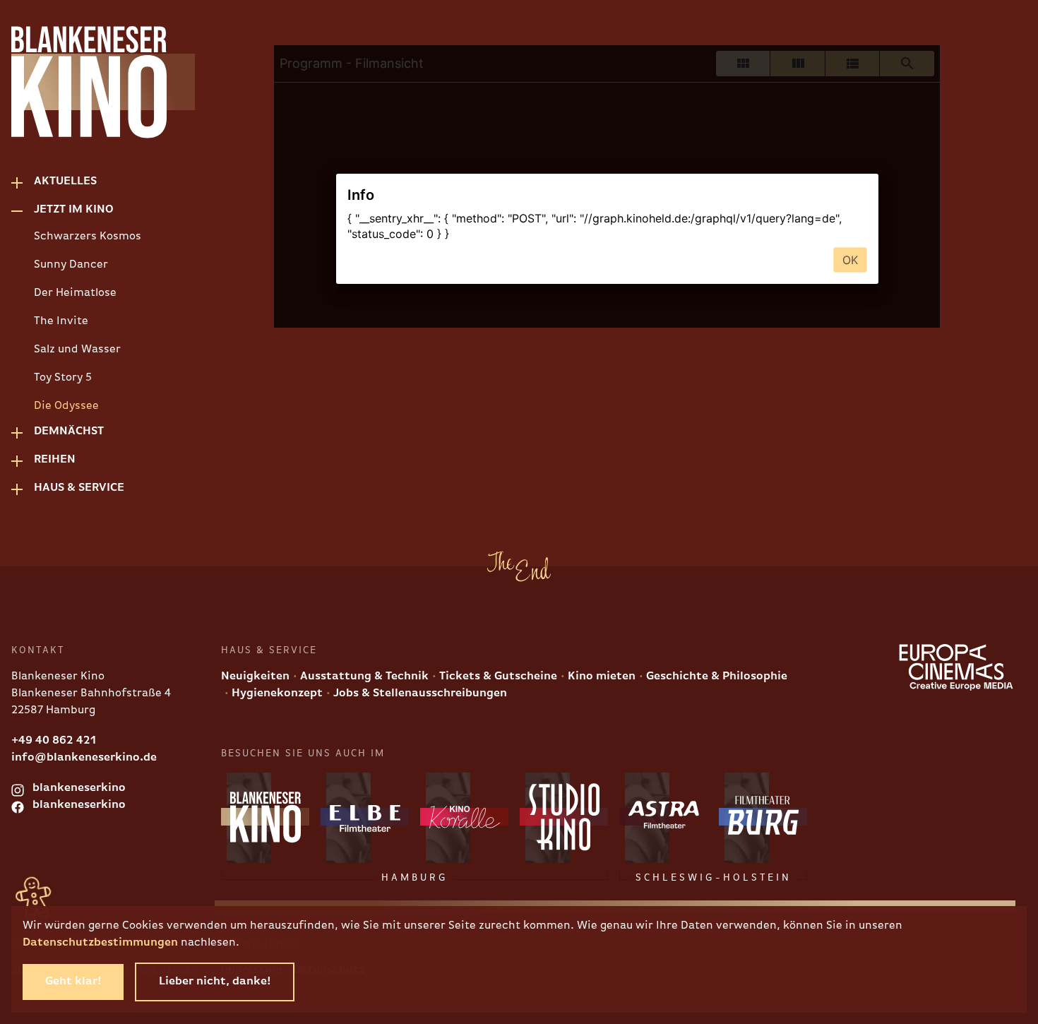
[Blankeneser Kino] (82, 82)
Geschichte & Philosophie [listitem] (715, 676)
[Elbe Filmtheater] (365, 817)
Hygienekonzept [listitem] (276, 693)
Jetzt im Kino (74, 209)
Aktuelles (65, 181)
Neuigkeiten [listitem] (255, 676)
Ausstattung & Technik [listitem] (363, 676)
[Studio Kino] (564, 817)
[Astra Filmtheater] (663, 817)
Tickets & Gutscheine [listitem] (496, 676)
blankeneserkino (78, 788)
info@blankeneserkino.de (84, 757)
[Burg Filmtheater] (763, 817)
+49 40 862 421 (53, 740)
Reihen (55, 459)
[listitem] (93, 236)
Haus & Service (79, 488)
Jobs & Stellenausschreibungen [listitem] (418, 693)
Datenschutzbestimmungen (100, 942)
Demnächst (69, 431)
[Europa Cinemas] (956, 667)
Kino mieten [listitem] (600, 676)
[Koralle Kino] (464, 817)
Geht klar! (73, 981)
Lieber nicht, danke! (214, 981)
